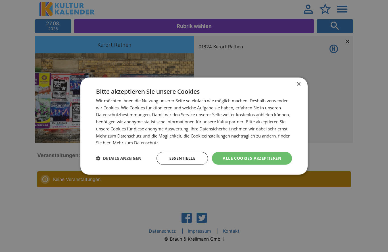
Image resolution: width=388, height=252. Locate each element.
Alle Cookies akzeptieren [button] (252, 158)
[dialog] (194, 125)
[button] (118, 158)
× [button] (298, 84)
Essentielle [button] (182, 158)
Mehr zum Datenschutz (135, 142)
